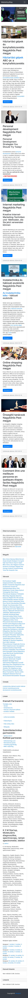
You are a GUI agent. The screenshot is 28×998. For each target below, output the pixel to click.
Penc (11, 664)
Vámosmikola (7, 662)
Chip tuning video (9, 724)
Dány (17, 618)
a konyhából (20, 96)
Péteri (5, 646)
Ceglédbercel (7, 620)
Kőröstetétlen (15, 675)
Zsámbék (6, 614)
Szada (20, 616)
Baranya (13, 559)
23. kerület (17, 963)
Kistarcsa (6, 597)
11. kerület (17, 951)
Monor (15, 588)
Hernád (5, 623)
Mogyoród (9, 609)
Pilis (14, 597)
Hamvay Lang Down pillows (12, 709)
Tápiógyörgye (20, 627)
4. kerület (10, 946)
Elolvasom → (7, 101)
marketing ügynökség (10, 744)
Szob (18, 636)
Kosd (4, 642)
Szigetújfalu (12, 649)
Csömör (10, 601)
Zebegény (15, 670)
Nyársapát (9, 651)
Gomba (5, 636)
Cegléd (14, 581)
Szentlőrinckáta (18, 653)
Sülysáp (5, 605)
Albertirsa (18, 596)
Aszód (14, 609)
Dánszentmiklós (12, 636)
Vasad (5, 653)
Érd (4, 581)
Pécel (12, 592)
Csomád (20, 662)
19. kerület (12, 961)
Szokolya (6, 659)
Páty (4, 609)
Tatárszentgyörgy (8, 657)
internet (5, 688)
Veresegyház (7, 592)
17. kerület (17, 957)
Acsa (22, 664)
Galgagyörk (6, 673)
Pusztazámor (11, 672)
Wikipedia (6, 727)
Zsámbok (12, 642)
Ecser (23, 623)
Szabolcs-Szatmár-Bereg (15, 568)
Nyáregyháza (7, 625)
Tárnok (8, 603)
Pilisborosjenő (12, 627)
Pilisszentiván (7, 622)
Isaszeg (21, 597)
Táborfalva (13, 631)
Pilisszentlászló (7, 670)
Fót (16, 586)
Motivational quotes (9, 742)
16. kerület (11, 957)
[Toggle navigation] (24, 2)
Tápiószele (11, 610)
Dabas (17, 590)
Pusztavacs (18, 666)
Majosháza (6, 664)
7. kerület (11, 950)
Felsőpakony (14, 629)
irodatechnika (7, 686)
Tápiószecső (20, 609)
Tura (9, 605)
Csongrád (21, 561)
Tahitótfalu (6, 612)
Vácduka (5, 668)
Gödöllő (18, 583)
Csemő (9, 623)
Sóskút (11, 633)
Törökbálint (20, 594)
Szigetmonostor (11, 646)
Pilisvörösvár (7, 594)
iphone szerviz (8, 736)
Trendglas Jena (7, 704)
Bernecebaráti (7, 675)
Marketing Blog (6, 2)
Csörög (15, 651)
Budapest (15, 561)
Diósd (22, 601)
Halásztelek (16, 601)
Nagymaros (6, 618)
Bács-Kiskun (6, 559)
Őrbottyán (13, 607)
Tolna (4, 570)
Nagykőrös (18, 584)
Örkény (15, 616)
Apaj (19, 668)
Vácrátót (13, 655)
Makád (20, 670)
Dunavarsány (15, 605)
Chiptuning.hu (8, 720)
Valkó (8, 642)
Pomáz (12, 590)
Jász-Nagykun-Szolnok (17, 564)
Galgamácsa (21, 651)
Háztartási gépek (13, 57)
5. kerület (16, 946)
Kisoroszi (18, 673)
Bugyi (17, 614)
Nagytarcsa (15, 623)
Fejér (4, 563)
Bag (20, 623)
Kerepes (16, 599)
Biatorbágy (6, 596)
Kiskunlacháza (15, 603)
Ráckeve (5, 601)
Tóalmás (19, 631)
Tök (9, 668)
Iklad (16, 647)
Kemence (13, 673)
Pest (22, 566)
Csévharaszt (6, 655)
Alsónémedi (12, 614)
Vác (15, 583)
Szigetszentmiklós (8, 583)
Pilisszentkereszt (8, 644)
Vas (7, 570)
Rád (8, 653)
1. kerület (11, 944)
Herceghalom (20, 646)
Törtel (16, 620)
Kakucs (13, 638)
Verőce (16, 625)
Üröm (20, 605)
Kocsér (11, 653)
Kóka (12, 620)
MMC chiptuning (8, 746)
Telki (20, 625)
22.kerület (10, 963)
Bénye (5, 672)
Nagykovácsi (20, 607)
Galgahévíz (19, 640)
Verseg (5, 666)
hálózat (23, 686)
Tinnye (16, 660)
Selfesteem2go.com (9, 741)
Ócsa (4, 603)
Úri (10, 640)
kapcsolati (18, 546)
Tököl (4, 599)
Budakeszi (14, 594)
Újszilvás (13, 640)
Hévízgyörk (6, 634)
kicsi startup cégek (16, 325)
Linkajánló (18, 993)
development (7, 690)
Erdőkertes (6, 607)
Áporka (17, 672)
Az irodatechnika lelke (11, 294)
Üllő (17, 597)
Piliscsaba (22, 603)
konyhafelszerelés (16, 690)
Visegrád (18, 659)
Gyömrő (21, 590)
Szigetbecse (14, 668)
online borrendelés (9, 717)
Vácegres (22, 675)
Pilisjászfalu (14, 662)
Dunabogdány (18, 633)
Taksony (5, 610)
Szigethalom (6, 590)
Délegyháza (6, 631)
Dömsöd (17, 610)
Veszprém (12, 570)
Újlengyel (11, 660)
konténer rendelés (9, 711)
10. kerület (11, 951)
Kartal (22, 610)
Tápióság (6, 640)
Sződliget (13, 618)
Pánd (4, 651)
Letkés (21, 672)
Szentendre (11, 584)
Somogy (5, 568)
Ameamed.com (8, 707)
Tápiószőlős (20, 634)
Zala (16, 570)
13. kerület (12, 955)
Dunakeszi (8, 581)
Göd (18, 588)
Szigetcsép (16, 644)
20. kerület (18, 961)
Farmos (5, 627)
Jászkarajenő (7, 638)
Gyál (23, 584)
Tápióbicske (6, 629)
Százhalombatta (8, 588)
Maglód (11, 597)
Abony (16, 592)
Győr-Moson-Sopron (12, 563)
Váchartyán (12, 659)
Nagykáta (13, 596)
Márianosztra (11, 666)
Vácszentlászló (20, 649)
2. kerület (17, 944)
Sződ (12, 625)
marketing (11, 688)
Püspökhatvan (17, 664)
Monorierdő (14, 622)
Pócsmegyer (17, 657)
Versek (6, 706)
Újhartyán (18, 638)
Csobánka (6, 633)
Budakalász (10, 599)
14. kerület (18, 955)
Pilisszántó (13, 634)
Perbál (19, 647)
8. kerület (17, 950)
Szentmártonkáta (8, 616)
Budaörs (5, 584)
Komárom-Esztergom (9, 566)
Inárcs (21, 618)
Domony (22, 644)
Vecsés (13, 586)
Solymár (21, 599)
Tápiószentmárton (14, 612)
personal (16, 688)
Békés (17, 559)
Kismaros (6, 649)
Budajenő (6, 660)
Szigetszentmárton (8, 647)
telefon (6, 843)
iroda (9, 332)
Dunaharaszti (7, 586)
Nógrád (18, 566)
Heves (8, 564)
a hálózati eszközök (16, 308)
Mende (20, 622)
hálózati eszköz (16, 686)
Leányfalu (21, 629)
